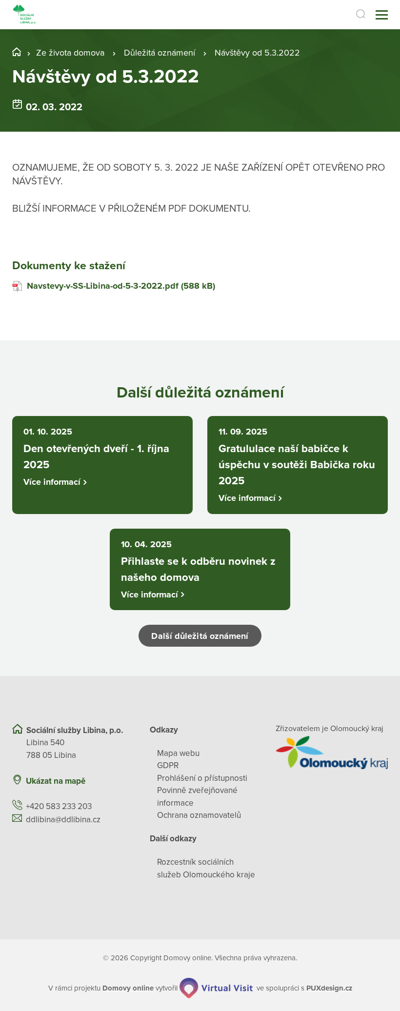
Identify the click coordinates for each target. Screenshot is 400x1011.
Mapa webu (178, 753)
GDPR (168, 765)
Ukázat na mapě (55, 781)
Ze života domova (70, 52)
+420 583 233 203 (59, 806)
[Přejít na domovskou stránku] (25, 15)
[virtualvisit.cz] (216, 988)
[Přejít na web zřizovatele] (332, 752)
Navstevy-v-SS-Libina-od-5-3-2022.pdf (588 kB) (121, 285)
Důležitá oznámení (159, 52)
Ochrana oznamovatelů (199, 815)
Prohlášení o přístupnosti (202, 778)
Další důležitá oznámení (199, 636)
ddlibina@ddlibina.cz (63, 819)
